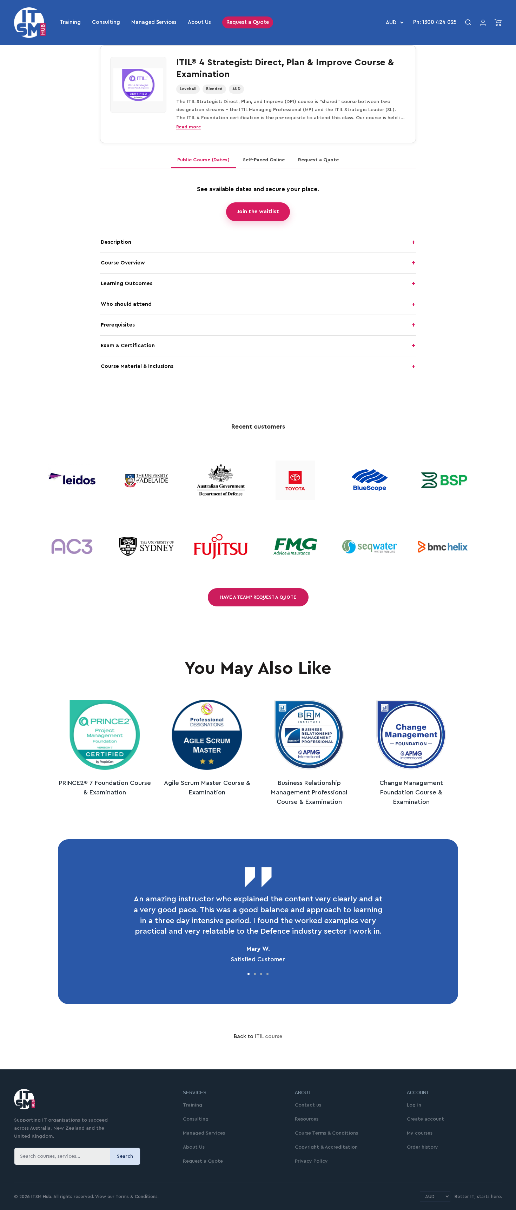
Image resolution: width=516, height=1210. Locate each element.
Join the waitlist (258, 211)
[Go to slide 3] (261, 974)
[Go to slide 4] (267, 974)
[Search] (468, 22)
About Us (199, 22)
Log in (414, 1105)
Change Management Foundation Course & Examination (411, 792)
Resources (306, 1119)
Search (125, 1156)
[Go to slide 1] (248, 974)
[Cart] (498, 22)
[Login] (483, 23)
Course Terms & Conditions (326, 1133)
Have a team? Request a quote (258, 597)
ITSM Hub (40, 1196)
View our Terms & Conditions (126, 1196)
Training (70, 22)
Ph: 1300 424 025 (435, 22)
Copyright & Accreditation (326, 1147)
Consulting (106, 22)
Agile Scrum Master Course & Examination (207, 787)
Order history (422, 1147)
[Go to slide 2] (255, 974)
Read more (188, 127)
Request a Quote (247, 22)
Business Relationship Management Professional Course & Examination (309, 792)
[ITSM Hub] (90, 1099)
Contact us (308, 1105)
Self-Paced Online (264, 159)
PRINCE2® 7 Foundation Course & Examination (105, 787)
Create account (425, 1119)
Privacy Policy (311, 1161)
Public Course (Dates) (203, 159)
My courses (419, 1133)
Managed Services (154, 22)
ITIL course (268, 1036)
